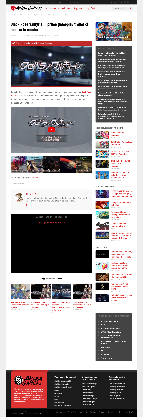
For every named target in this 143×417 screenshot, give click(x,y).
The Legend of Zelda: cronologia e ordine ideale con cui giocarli (120, 214)
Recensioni (58, 393)
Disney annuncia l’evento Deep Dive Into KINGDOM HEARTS (120, 286)
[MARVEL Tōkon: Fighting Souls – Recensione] (102, 147)
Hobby (86, 8)
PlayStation (37, 15)
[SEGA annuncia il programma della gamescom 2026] (102, 280)
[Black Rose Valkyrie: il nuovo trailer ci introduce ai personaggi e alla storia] (61, 298)
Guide (56, 399)
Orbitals (103, 351)
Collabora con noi (60, 412)
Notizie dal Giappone (88, 387)
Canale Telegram (114, 396)
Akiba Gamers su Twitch (117, 384)
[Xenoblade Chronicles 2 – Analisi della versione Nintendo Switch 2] (102, 178)
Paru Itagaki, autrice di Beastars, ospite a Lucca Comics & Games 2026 (119, 265)
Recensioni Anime (87, 393)
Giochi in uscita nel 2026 (71, 2)
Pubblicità (93, 412)
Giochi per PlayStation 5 (62, 384)
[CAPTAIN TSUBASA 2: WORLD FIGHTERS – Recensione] (102, 157)
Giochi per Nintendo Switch (63, 387)
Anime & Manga (64, 8)
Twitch (94, 8)
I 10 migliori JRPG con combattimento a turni (119, 224)
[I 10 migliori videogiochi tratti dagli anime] (102, 208)
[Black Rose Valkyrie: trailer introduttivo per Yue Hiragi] (41, 298)
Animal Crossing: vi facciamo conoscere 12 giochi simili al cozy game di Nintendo (121, 235)
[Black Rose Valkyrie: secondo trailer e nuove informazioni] (82, 298)
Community (29, 2)
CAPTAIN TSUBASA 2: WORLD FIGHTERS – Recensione (120, 152)
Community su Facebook (117, 387)
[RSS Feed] (111, 2)
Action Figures (86, 390)
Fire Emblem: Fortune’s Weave (110, 328)
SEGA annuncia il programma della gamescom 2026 (121, 275)
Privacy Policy (72, 412)
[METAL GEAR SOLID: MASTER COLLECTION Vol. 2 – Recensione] (102, 166)
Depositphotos (31, 412)
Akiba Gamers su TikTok (116, 399)
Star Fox (103, 325)
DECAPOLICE (105, 354)
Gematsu (37, 177)
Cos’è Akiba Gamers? (17, 2)
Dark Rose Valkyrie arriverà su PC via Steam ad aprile (20, 304)
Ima (99, 80)
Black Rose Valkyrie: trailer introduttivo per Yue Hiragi (40, 304)
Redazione (38, 2)
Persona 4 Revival (106, 358)
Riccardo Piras (16, 35)
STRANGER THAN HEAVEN (109, 321)
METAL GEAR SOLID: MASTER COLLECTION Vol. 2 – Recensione (120, 163)
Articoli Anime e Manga (89, 399)
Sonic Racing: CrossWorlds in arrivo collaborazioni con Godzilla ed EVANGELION (111, 116)
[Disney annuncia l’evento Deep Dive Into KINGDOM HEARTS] (102, 289)
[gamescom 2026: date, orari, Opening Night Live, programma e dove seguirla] (102, 257)
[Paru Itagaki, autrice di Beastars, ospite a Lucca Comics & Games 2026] (102, 268)
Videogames (51, 8)
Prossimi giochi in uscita (62, 405)
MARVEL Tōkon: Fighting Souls (111, 332)
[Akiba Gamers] (27, 10)
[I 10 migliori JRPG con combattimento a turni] (102, 229)
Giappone (78, 8)
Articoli (56, 396)
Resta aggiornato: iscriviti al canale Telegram (34, 43)
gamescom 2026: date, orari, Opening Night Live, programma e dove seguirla (121, 254)
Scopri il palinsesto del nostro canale (51, 223)
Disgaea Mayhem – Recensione (117, 133)
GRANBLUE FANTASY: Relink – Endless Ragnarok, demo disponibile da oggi (112, 101)
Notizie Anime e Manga (89, 384)
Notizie (30, 15)
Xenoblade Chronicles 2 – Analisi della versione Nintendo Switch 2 (120, 175)
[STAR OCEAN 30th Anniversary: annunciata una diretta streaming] (102, 301)
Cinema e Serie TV (88, 405)
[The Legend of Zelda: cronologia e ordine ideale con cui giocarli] (102, 217)
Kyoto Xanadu (105, 347)
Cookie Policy (83, 412)
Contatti (46, 2)
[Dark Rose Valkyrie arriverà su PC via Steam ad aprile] (20, 298)
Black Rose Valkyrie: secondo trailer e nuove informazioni (82, 304)
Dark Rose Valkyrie (18, 184)
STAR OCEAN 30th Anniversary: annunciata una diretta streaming (121, 297)
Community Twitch (115, 393)
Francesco (101, 65)
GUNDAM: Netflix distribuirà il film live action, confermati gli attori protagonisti (111, 74)
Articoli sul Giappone (88, 402)
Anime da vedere (56, 2)
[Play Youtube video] (51, 130)
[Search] (130, 8)
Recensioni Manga (88, 396)
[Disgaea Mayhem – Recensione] (102, 138)
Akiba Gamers (15, 15)
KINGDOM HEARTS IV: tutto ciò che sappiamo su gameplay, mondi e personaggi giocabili (121, 193)
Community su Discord (116, 390)
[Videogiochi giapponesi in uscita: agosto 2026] (114, 40)
